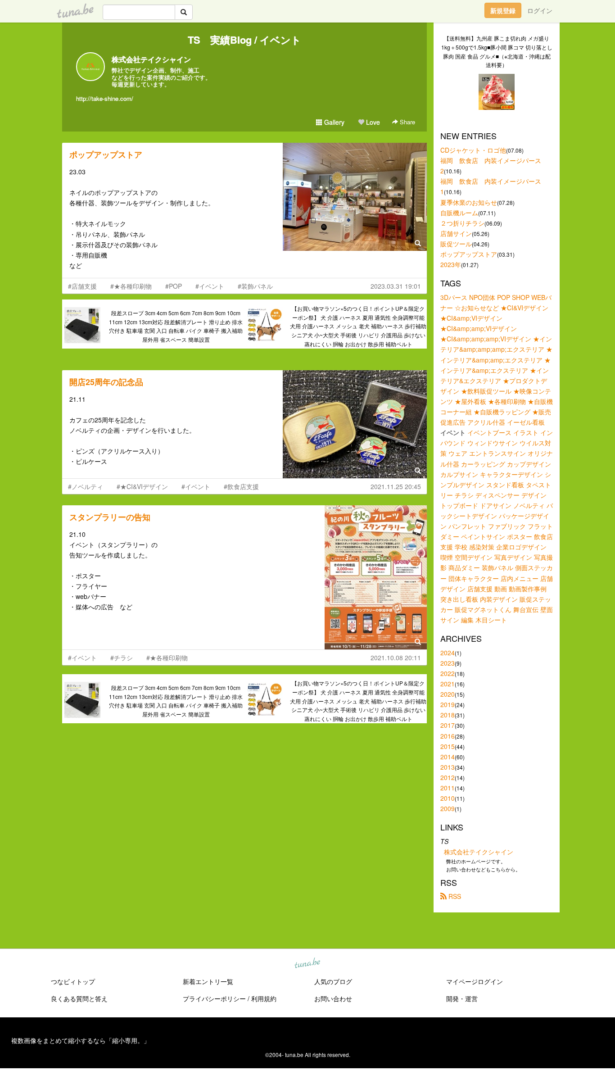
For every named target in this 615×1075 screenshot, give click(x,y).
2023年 (450, 264)
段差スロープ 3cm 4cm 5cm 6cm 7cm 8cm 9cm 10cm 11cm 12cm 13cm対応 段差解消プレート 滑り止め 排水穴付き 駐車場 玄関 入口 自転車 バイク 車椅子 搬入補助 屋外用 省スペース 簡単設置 (176, 326)
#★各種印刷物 (131, 285)
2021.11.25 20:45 (396, 486)
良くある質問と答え (79, 998)
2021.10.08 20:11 (396, 657)
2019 (447, 704)
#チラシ (121, 657)
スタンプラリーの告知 (109, 517)
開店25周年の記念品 (106, 382)
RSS (454, 896)
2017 (447, 725)
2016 (447, 735)
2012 (447, 777)
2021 (447, 683)
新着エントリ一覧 (208, 981)
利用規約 (263, 998)
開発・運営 (462, 998)
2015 (447, 746)
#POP (173, 285)
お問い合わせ (333, 998)
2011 (447, 787)
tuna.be (307, 963)
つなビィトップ (73, 981)
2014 (447, 756)
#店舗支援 (82, 285)
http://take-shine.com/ (104, 98)
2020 (447, 694)
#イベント (209, 285)
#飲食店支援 (241, 486)
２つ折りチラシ (462, 222)
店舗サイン (456, 233)
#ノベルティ (85, 486)
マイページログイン (474, 981)
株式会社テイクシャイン (151, 59)
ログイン (539, 10)
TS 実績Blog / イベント (244, 39)
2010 (447, 798)
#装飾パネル (255, 285)
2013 (447, 766)
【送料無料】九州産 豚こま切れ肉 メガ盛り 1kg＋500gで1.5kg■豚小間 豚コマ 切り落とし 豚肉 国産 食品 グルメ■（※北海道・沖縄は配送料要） (497, 51)
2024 (447, 652)
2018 (447, 714)
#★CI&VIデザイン (142, 486)
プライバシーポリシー (214, 998)
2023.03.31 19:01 (396, 285)
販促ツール (456, 243)
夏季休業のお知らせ (468, 202)
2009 (447, 808)
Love (372, 122)
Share (406, 122)
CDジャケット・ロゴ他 (473, 149)
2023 (447, 662)
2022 (447, 673)
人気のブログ (333, 981)
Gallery (333, 122)
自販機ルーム (459, 212)
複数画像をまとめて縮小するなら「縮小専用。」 (80, 1040)
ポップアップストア (105, 154)
